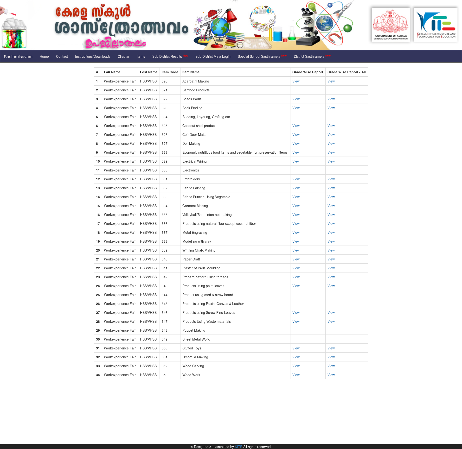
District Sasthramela (312, 56)
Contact (62, 56)
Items (141, 56)
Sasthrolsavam (18, 56)
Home (44, 56)
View (296, 81)
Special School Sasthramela (262, 56)
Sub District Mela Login (213, 56)
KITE (238, 446)
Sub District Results (170, 56)
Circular (123, 56)
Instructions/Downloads (92, 56)
